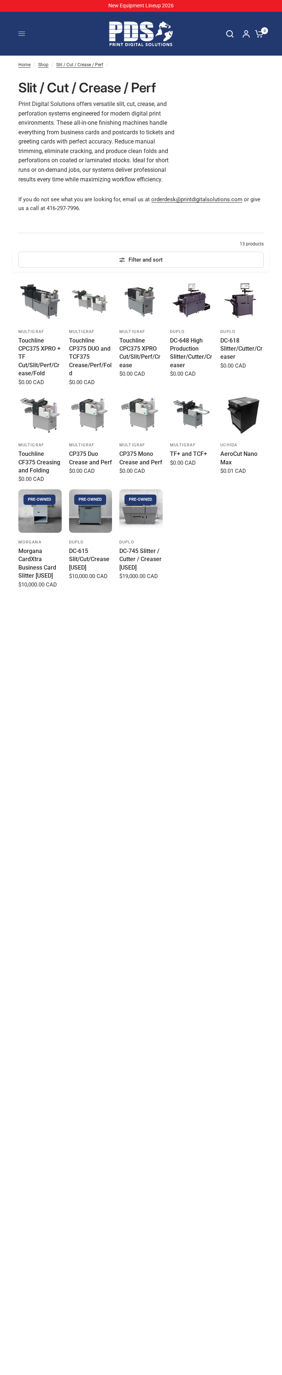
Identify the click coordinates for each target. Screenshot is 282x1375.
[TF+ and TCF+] (191, 414)
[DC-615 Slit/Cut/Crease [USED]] (90, 511)
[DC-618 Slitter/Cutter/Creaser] (242, 300)
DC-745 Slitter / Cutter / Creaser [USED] (140, 559)
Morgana (29, 542)
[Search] (230, 34)
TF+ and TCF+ (188, 453)
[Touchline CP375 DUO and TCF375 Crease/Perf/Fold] (90, 300)
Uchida (228, 445)
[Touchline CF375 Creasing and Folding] (40, 414)
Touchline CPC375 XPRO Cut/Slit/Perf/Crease (139, 353)
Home (24, 64)
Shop (43, 64)
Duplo (177, 331)
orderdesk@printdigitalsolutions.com (196, 199)
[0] (257, 34)
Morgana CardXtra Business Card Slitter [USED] (37, 563)
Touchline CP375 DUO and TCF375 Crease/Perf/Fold (90, 357)
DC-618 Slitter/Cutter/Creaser (241, 349)
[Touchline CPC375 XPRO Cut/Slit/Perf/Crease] (141, 300)
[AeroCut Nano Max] (242, 414)
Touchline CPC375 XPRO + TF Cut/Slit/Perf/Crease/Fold (39, 357)
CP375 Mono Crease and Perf (140, 457)
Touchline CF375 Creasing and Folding (39, 462)
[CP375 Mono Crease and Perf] (141, 414)
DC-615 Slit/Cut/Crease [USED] (89, 559)
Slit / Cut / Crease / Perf (79, 64)
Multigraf (31, 331)
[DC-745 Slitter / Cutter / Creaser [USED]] (141, 511)
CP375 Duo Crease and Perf (90, 457)
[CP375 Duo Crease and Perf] (90, 414)
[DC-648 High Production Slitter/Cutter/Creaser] (191, 300)
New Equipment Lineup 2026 (141, 5)
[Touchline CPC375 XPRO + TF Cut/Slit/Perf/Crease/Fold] (40, 300)
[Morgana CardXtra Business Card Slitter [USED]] (40, 511)
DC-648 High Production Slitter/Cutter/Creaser (191, 353)
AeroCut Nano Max (238, 457)
